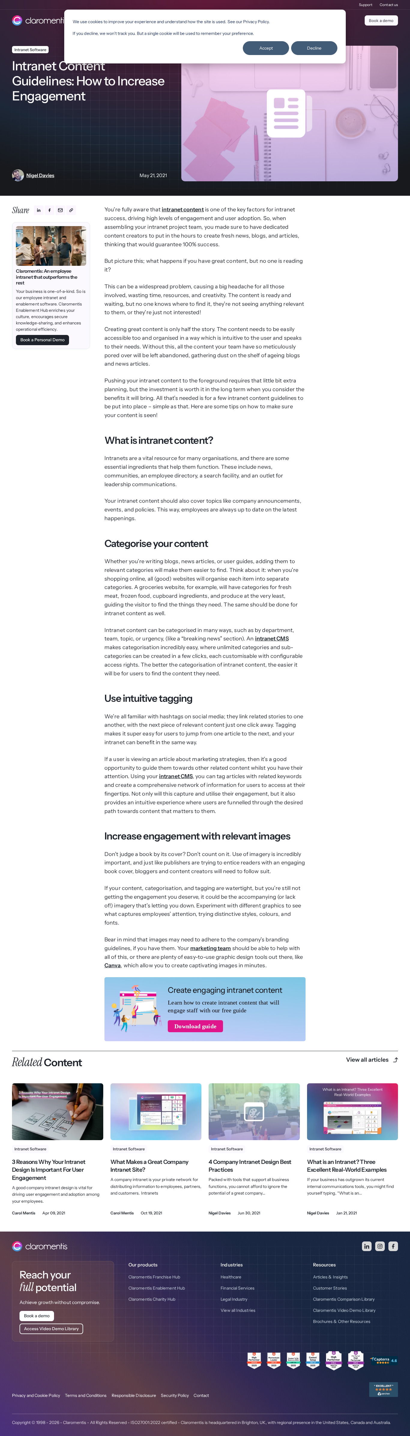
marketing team (210, 948)
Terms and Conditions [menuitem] (86, 1395)
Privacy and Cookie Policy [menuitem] (36, 1395)
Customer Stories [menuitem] (330, 1288)
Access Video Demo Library (51, 1328)
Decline (314, 48)
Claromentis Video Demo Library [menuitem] (344, 1310)
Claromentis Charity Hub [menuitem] (151, 1299)
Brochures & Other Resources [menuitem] (341, 1321)
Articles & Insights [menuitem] (330, 1277)
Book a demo (381, 20)
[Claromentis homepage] (39, 20)
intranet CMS (272, 638)
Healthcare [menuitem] (231, 1277)
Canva (112, 965)
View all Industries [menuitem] (238, 1310)
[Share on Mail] (60, 210)
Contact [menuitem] (201, 1395)
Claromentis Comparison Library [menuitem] (344, 1299)
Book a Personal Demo (42, 339)
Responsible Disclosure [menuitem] (134, 1395)
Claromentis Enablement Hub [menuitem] (156, 1288)
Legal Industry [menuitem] (234, 1299)
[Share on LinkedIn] (39, 210)
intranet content (182, 209)
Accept (266, 48)
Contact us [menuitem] (389, 4)
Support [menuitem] (366, 4)
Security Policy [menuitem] (175, 1395)
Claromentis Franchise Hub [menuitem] (154, 1277)
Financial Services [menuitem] (237, 1288)
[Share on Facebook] (49, 210)
